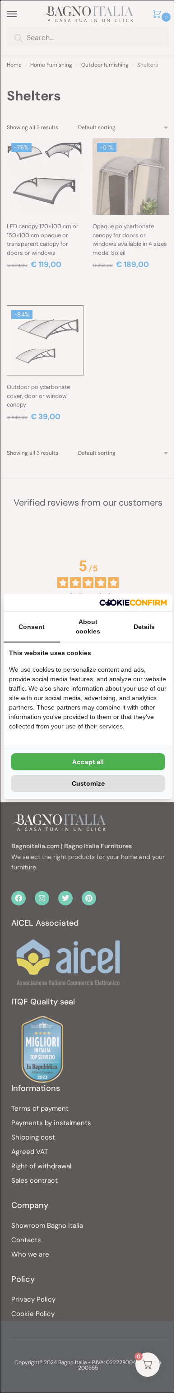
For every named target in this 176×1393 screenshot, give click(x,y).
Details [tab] (144, 626)
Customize (88, 783)
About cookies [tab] (88, 626)
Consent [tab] (32, 626)
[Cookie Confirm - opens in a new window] (133, 602)
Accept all (88, 762)
